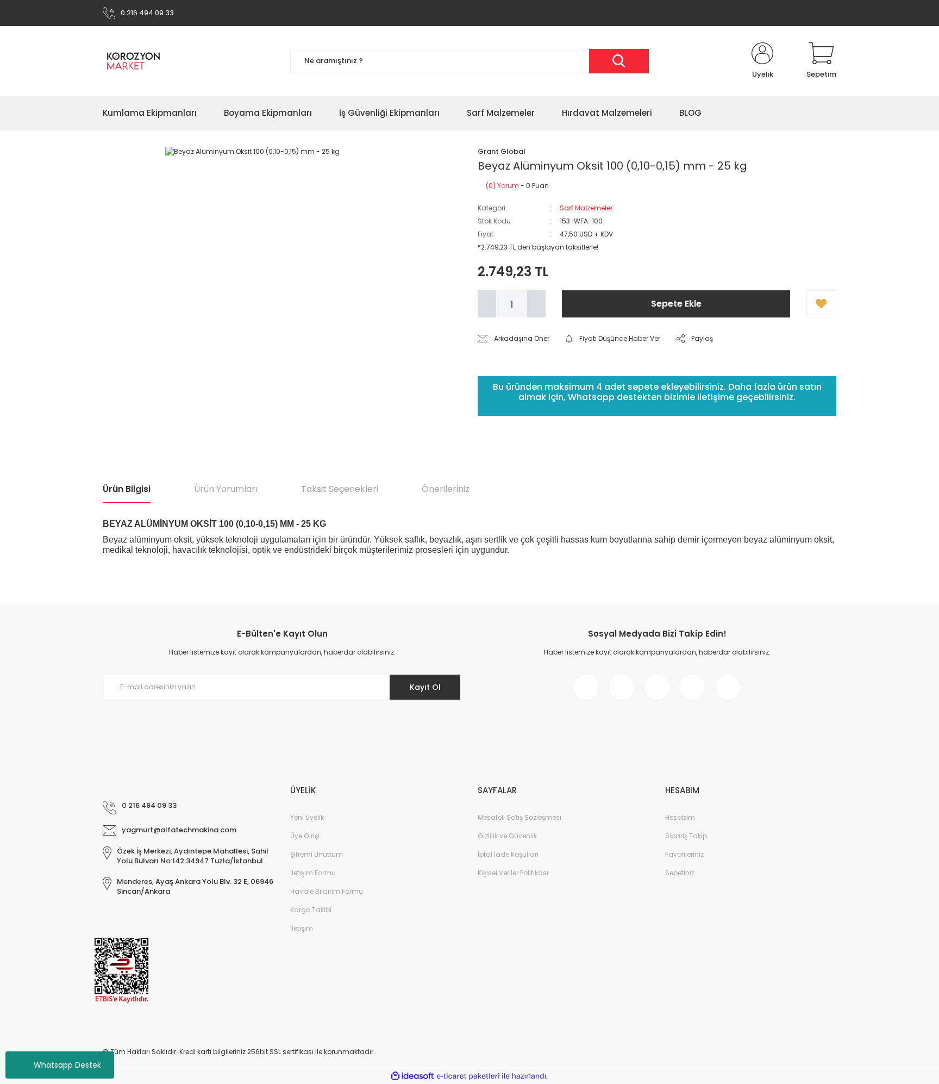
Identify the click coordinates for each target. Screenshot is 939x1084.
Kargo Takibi (310, 909)
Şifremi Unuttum (316, 854)
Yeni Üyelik (307, 817)
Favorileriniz (684, 854)
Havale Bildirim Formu (326, 891)
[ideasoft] (412, 1076)
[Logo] (133, 61)
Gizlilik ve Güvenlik (507, 835)
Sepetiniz (679, 872)
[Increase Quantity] (536, 303)
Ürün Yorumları (226, 489)
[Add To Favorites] (821, 303)
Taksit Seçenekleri (339, 489)
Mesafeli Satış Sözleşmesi (519, 817)
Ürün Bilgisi (127, 489)
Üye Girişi (305, 835)
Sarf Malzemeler (586, 208)
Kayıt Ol (425, 687)
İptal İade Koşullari (508, 854)
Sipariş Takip (686, 835)
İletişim (301, 928)
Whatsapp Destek (67, 1065)
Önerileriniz (446, 489)
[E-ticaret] (468, 1076)
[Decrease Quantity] (487, 303)
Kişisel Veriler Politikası (513, 872)
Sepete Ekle (676, 303)
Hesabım (680, 817)
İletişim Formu (313, 872)
